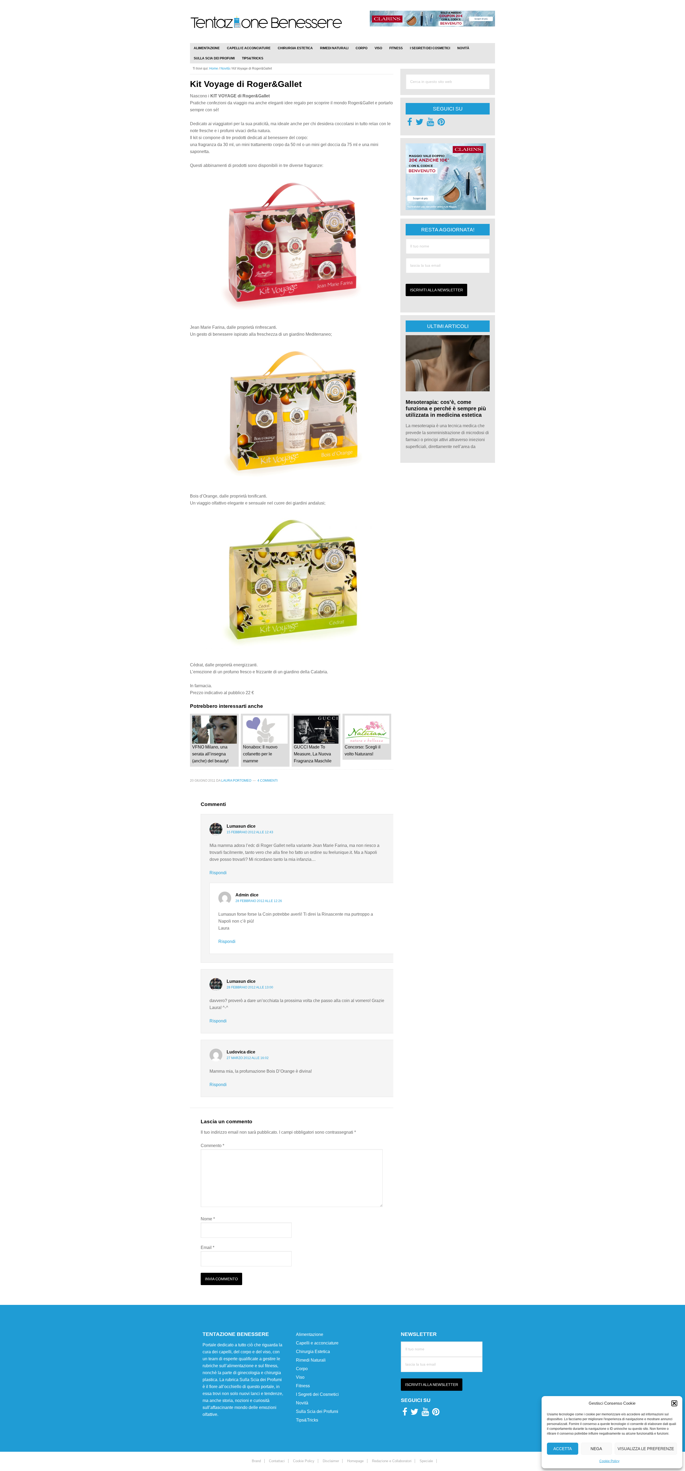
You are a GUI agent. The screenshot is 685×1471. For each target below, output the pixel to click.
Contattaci (277, 1461)
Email (207, 1247)
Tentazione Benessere (266, 27)
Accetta (562, 1448)
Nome (208, 1219)
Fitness (303, 1386)
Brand (256, 1461)
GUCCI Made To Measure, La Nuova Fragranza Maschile (313, 754)
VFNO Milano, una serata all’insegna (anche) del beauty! (210, 754)
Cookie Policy (609, 1461)
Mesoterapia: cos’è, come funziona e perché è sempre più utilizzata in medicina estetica (446, 408)
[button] (674, 1403)
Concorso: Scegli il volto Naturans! (362, 750)
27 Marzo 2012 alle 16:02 (248, 1058)
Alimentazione (309, 1334)
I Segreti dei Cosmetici (317, 1394)
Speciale (426, 1461)
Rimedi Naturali (311, 1360)
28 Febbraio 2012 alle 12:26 (258, 901)
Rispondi (218, 872)
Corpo (302, 1368)
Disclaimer (331, 1461)
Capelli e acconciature (317, 1343)
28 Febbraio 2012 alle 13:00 (250, 987)
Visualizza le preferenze (646, 1448)
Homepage (355, 1461)
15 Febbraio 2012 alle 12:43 (250, 832)
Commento (212, 1145)
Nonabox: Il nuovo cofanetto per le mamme (260, 754)
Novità (302, 1403)
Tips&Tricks (307, 1420)
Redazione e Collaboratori (392, 1461)
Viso (300, 1377)
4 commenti (267, 780)
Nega (596, 1448)
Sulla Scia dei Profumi (317, 1411)
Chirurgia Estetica (313, 1351)
